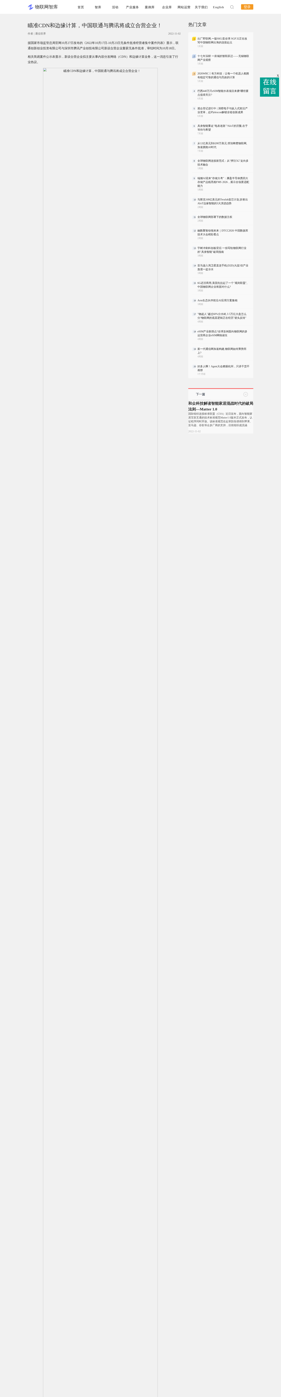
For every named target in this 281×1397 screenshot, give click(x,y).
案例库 (150, 7)
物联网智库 (46, 6)
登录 (247, 7)
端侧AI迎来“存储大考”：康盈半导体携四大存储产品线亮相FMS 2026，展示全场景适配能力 (223, 182)
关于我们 (201, 7)
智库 (98, 7)
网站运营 (184, 7)
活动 (115, 7)
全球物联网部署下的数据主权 (214, 217)
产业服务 (132, 7)
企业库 (167, 7)
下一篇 (200, 394)
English (218, 7)
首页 (81, 7)
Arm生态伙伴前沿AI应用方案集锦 (217, 300)
